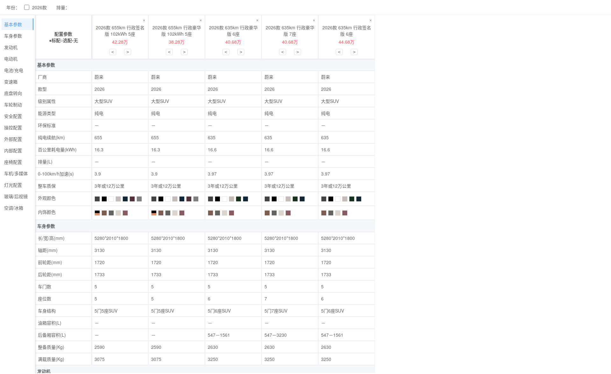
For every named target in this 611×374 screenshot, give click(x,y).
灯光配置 (13, 185)
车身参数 (13, 35)
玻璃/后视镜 (16, 196)
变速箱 (11, 81)
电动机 (11, 58)
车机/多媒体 (16, 173)
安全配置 (13, 116)
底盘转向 (13, 93)
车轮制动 (13, 104)
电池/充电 (13, 70)
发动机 (11, 47)
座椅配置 (13, 162)
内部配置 (13, 150)
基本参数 (13, 24)
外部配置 (13, 139)
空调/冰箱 (13, 208)
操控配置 (13, 127)
